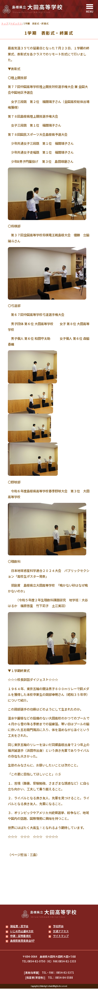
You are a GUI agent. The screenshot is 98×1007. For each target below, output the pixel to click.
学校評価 (58, 926)
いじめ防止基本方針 (22, 931)
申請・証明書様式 (20, 936)
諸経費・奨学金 (19, 926)
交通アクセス (61, 931)
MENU (89, 11)
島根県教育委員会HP (22, 940)
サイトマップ (61, 936)
